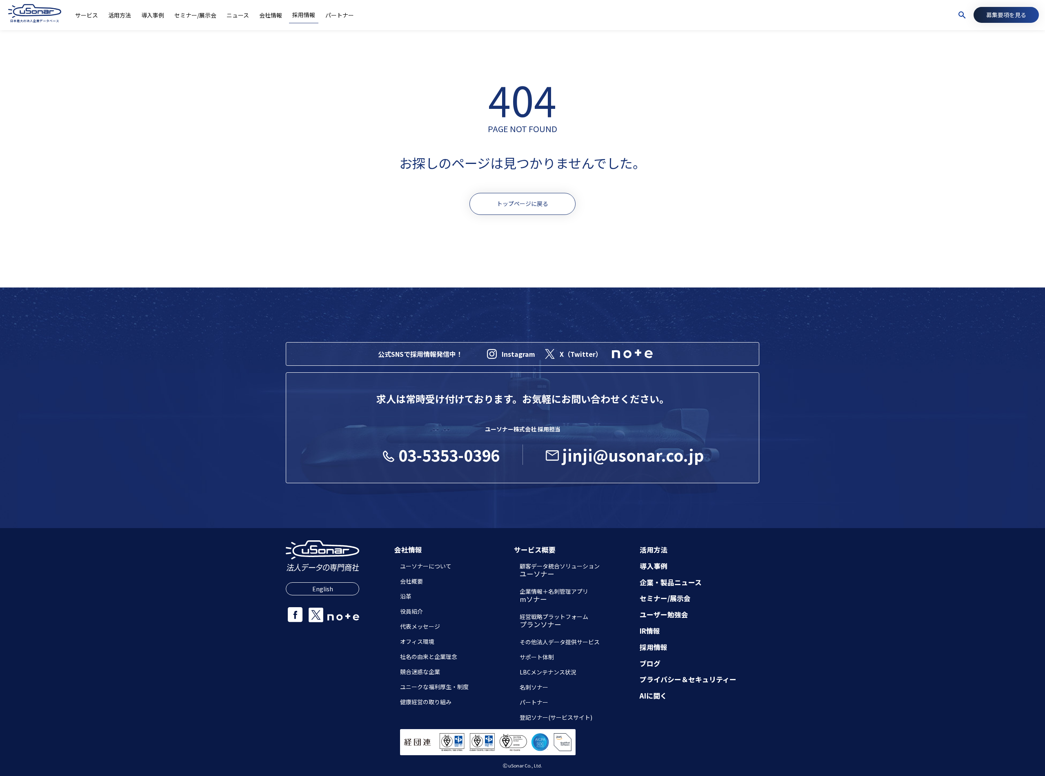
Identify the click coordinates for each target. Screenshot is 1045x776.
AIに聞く (653, 695)
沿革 (405, 596)
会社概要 (411, 581)
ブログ (650, 663)
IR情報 (650, 631)
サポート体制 (537, 657)
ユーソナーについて (425, 566)
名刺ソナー (534, 687)
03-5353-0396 (449, 455)
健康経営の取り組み (425, 702)
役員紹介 (411, 611)
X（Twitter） (581, 354)
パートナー (534, 702)
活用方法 (653, 549)
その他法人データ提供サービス (560, 642)
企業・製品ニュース (671, 582)
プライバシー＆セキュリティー (688, 679)
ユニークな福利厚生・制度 (434, 687)
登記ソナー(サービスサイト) (556, 717)
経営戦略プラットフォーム (554, 621)
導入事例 (653, 566)
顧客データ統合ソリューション (560, 571)
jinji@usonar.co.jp (633, 455)
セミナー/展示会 (665, 598)
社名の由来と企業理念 (428, 656)
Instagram (518, 354)
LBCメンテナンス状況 (548, 672)
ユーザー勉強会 (664, 614)
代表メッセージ (420, 626)
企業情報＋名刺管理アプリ (554, 596)
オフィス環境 (417, 641)
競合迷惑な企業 (420, 671)
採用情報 (653, 647)
